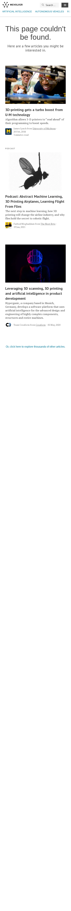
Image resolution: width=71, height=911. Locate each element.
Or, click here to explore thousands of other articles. (35, 346)
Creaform (41, 324)
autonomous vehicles (49, 11)
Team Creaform (22, 324)
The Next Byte (48, 223)
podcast (10, 148)
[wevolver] (12, 5)
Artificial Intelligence (17, 11)
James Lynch (20, 128)
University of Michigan (44, 128)
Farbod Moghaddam (24, 223)
